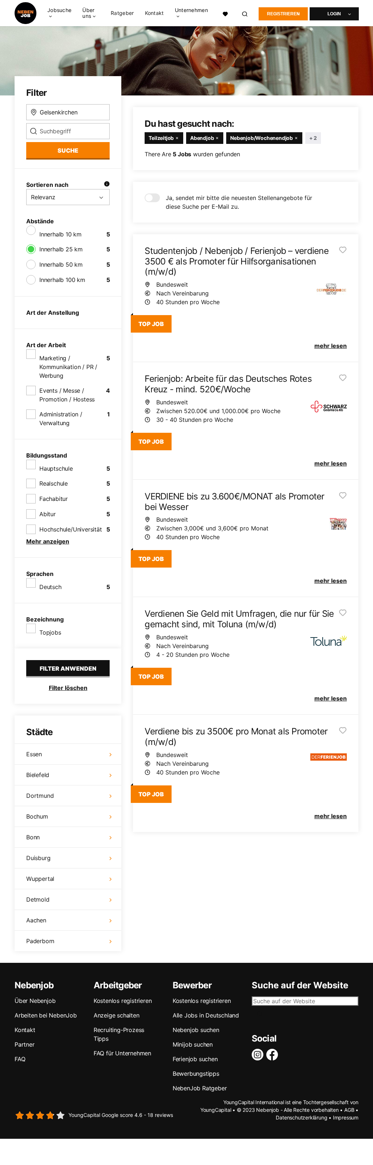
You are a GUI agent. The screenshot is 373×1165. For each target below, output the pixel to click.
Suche (68, 150)
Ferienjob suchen (195, 1059)
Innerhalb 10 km (60, 234)
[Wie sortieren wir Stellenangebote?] (107, 184)
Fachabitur (53, 498)
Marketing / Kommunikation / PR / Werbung (68, 366)
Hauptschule (56, 468)
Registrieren (283, 13)
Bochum (37, 816)
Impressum (345, 1117)
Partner (25, 1044)
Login (334, 13)
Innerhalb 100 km (62, 279)
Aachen (36, 920)
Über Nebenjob (35, 1000)
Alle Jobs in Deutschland (206, 1015)
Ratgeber (122, 13)
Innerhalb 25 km (61, 249)
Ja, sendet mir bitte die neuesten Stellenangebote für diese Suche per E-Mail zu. (239, 202)
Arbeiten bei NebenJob (46, 1015)
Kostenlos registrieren (123, 1000)
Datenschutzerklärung (301, 1117)
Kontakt (154, 13)
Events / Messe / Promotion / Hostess (67, 395)
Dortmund (40, 795)
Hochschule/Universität (70, 529)
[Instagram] (259, 1054)
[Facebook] (273, 1054)
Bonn (33, 837)
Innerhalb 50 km (61, 264)
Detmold (38, 899)
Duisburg (38, 858)
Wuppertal (40, 878)
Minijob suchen (193, 1044)
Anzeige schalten (117, 1015)
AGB (349, 1110)
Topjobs (50, 632)
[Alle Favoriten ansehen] (225, 13)
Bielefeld (37, 774)
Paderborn (40, 941)
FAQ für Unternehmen (122, 1053)
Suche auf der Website (300, 985)
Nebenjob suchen (196, 1029)
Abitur (47, 514)
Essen (34, 754)
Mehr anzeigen (47, 541)
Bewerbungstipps (196, 1073)
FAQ (20, 1059)
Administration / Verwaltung (60, 419)
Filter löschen (68, 687)
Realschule (53, 483)
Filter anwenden (68, 668)
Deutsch (50, 587)
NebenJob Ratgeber (200, 1088)
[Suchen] (245, 13)
